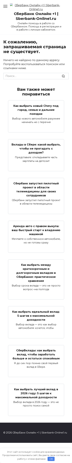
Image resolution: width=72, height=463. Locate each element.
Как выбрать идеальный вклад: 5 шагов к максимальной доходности (36, 315)
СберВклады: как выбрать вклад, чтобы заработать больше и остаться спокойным (36, 354)
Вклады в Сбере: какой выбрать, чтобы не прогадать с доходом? (36, 148)
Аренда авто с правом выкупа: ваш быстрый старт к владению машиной (36, 230)
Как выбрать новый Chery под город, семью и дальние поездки (36, 109)
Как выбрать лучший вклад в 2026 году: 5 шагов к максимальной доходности (36, 393)
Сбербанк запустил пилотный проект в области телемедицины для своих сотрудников (36, 189)
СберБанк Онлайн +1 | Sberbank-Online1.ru (36, 16)
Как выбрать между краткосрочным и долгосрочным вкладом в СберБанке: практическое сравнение (36, 272)
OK (51, 458)
